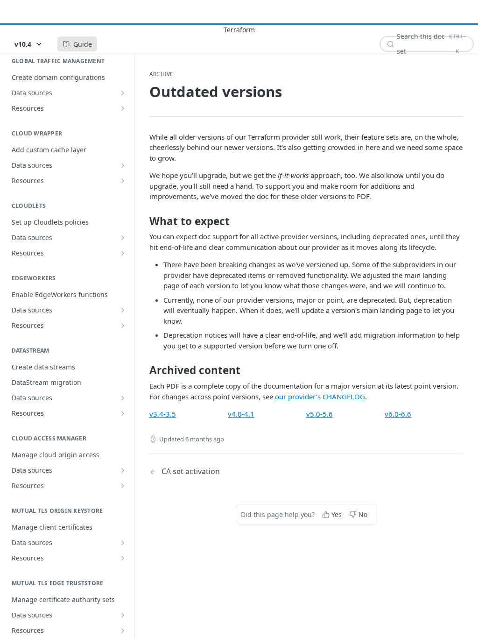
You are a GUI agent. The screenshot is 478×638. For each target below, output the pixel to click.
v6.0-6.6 (398, 413)
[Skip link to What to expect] (143, 221)
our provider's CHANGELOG (320, 396)
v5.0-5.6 (319, 413)
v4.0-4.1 (241, 413)
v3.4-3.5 (162, 413)
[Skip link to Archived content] (143, 370)
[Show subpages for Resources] (123, 108)
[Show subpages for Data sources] (123, 93)
